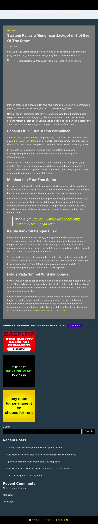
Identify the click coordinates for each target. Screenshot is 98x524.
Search (6, 427)
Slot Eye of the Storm (25, 141)
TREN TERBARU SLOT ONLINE (53, 520)
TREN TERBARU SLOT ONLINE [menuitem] (49, 310)
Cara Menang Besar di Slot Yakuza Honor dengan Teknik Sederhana (41, 454)
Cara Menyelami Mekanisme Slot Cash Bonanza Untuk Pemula (38, 468)
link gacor (8, 501)
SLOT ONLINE (12, 31)
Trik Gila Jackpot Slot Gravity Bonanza (26, 475)
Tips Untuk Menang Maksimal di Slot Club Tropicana (33, 461)
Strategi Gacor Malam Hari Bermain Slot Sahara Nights (34, 447)
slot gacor (8, 495)
